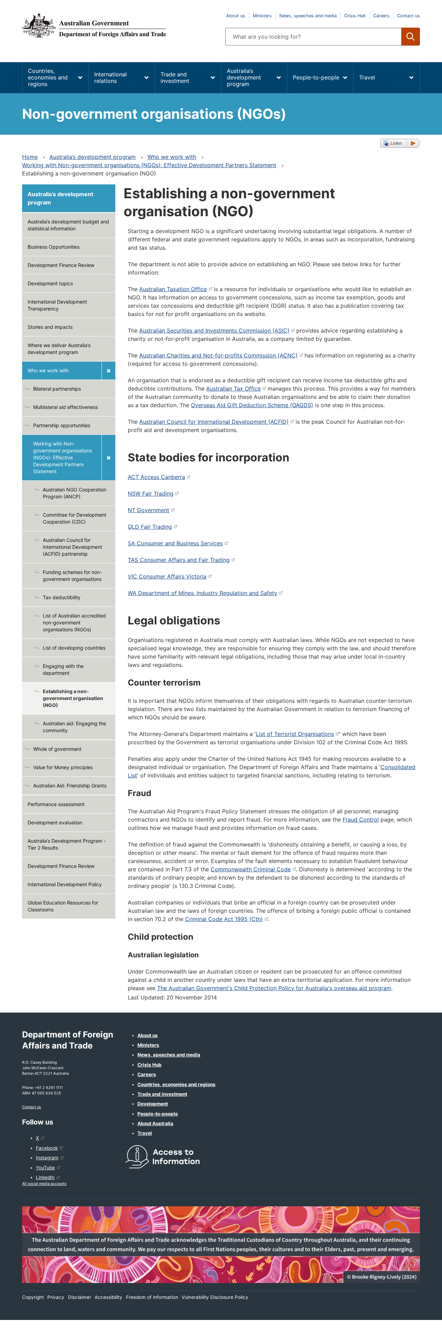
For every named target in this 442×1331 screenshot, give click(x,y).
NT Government (148, 510)
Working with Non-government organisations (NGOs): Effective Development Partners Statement (149, 165)
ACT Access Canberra (156, 476)
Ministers (262, 15)
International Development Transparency (57, 305)
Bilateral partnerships (57, 389)
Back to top (418, 1321)
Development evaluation (55, 822)
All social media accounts (44, 1183)
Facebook (47, 1148)
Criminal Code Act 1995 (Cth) (224, 919)
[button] (400, 143)
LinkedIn (45, 1177)
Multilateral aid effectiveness (65, 407)
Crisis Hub (355, 15)
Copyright (33, 1297)
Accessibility (108, 1297)
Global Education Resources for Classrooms (63, 906)
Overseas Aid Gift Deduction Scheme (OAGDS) (252, 405)
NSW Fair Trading (150, 493)
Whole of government (57, 749)
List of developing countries (74, 648)
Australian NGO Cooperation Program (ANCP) (74, 493)
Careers (381, 15)
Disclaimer (79, 1297)
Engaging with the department (63, 669)
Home (30, 156)
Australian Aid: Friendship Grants (69, 785)
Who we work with (171, 156)
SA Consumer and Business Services (175, 543)
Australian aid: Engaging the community (74, 726)
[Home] (119, 25)
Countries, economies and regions (48, 77)
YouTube (45, 1167)
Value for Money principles (63, 767)
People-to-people (316, 77)
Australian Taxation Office (173, 289)
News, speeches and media (308, 15)
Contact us (408, 15)
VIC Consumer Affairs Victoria (167, 576)
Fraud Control (361, 819)
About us (235, 15)
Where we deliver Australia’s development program (59, 348)
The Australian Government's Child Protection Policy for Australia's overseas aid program (274, 988)
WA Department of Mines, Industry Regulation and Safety (202, 593)
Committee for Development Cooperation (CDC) (74, 518)
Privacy (55, 1297)
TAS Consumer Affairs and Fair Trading (179, 559)
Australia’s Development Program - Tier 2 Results (67, 844)
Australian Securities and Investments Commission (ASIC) (214, 330)
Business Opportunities (53, 247)
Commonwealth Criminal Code (251, 869)
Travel (367, 77)
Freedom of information (152, 1297)
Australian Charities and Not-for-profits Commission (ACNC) (218, 355)
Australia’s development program (244, 77)
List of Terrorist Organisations (295, 733)
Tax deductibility (61, 597)
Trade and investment (175, 77)
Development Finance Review (61, 265)
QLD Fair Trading (150, 526)
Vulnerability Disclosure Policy (215, 1297)
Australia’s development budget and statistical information (68, 225)
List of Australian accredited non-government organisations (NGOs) (74, 622)
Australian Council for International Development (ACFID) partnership (72, 547)
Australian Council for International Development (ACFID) (214, 421)
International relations (110, 77)
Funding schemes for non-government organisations (72, 575)
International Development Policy (65, 884)
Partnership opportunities (61, 425)
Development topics (50, 283)
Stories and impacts (50, 327)
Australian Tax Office (233, 388)
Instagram (47, 1157)
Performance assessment (56, 804)
